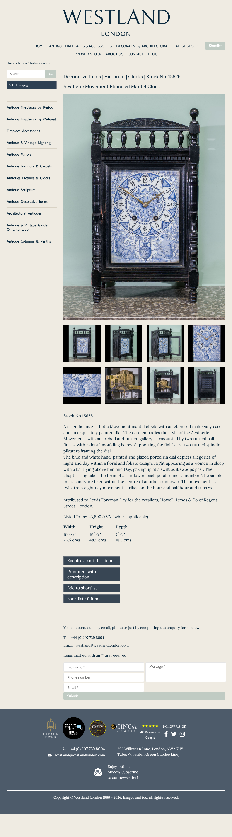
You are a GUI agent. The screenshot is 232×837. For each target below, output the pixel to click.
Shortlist (215, 46)
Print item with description (81, 574)
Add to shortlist (82, 587)
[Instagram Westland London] (182, 735)
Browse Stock (27, 63)
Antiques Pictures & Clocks (28, 178)
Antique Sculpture (21, 190)
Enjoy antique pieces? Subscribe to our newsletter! (123, 772)
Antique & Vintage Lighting (29, 143)
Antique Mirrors (19, 154)
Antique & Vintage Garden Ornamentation (28, 227)
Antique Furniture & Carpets (29, 166)
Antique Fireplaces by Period (30, 107)
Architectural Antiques (24, 213)
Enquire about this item (89, 560)
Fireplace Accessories (23, 131)
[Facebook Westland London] (167, 735)
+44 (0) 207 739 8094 (87, 748)
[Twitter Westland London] (175, 735)
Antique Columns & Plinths (29, 241)
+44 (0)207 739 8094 (87, 637)
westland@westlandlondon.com (102, 645)
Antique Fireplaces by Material (31, 119)
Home (11, 63)
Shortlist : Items (84, 598)
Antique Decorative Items (27, 201)
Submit (72, 696)
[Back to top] (222, 827)
